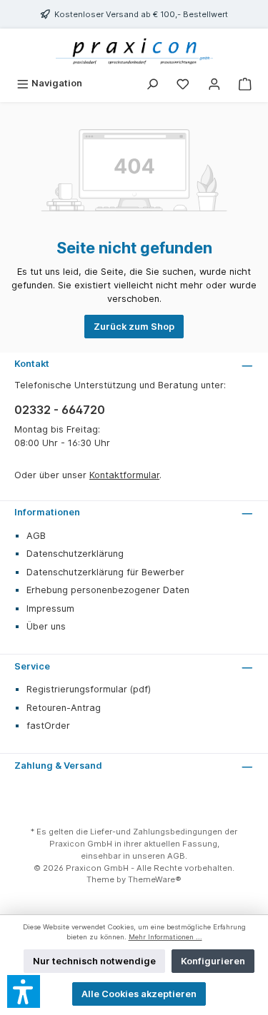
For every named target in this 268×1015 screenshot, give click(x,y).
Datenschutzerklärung (75, 553)
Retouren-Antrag (63, 707)
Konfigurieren (213, 961)
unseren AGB (158, 856)
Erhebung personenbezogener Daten (107, 590)
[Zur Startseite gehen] (134, 50)
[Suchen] (152, 83)
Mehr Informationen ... (165, 937)
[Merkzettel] (183, 83)
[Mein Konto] (214, 83)
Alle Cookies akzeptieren (139, 994)
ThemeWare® (155, 879)
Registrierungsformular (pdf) (88, 689)
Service (32, 666)
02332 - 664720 (59, 410)
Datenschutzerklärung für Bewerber (105, 572)
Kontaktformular (124, 475)
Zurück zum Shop (134, 326)
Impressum (50, 608)
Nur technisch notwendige (94, 961)
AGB (36, 535)
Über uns (46, 626)
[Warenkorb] (245, 83)
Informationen (47, 512)
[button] (23, 991)
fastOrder (48, 725)
